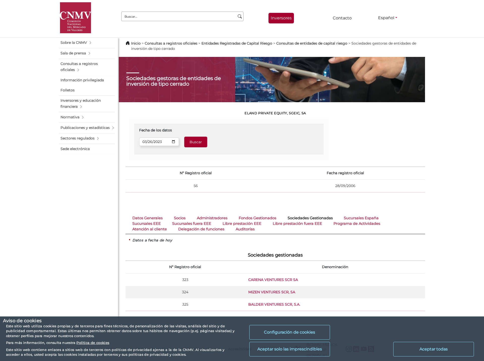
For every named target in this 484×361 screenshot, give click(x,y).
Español (386, 17)
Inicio (136, 43)
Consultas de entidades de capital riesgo (311, 43)
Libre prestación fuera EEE (297, 223)
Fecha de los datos (155, 130)
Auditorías (245, 229)
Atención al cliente (149, 229)
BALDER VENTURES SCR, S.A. (274, 304)
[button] (87, 43)
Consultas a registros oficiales (171, 43)
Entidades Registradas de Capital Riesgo (236, 43)
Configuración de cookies (289, 332)
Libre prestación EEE (242, 223)
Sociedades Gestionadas (310, 218)
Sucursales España (361, 218)
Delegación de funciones (201, 229)
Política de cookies (92, 343)
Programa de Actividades (357, 223)
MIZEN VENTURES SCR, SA (271, 292)
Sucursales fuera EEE (191, 223)
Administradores (212, 218)
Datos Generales (147, 218)
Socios (180, 218)
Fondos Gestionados (257, 218)
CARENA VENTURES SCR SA (273, 279)
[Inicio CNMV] (75, 17)
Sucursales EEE (146, 223)
